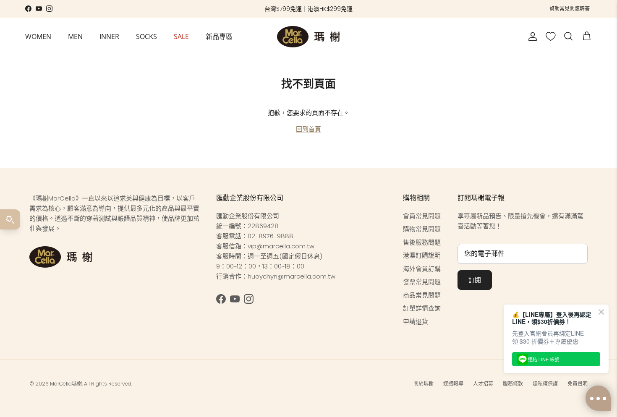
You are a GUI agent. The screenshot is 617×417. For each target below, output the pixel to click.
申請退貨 (415, 321)
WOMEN (38, 36)
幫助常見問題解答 (569, 8)
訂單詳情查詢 (422, 308)
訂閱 (474, 280)
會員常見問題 (422, 215)
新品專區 (219, 36)
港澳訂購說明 (422, 255)
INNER (109, 36)
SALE (181, 36)
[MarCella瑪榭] (308, 36)
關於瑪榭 (423, 383)
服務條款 (513, 383)
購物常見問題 (422, 228)
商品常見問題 (422, 295)
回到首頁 (308, 129)
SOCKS (146, 36)
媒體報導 (453, 383)
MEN (75, 36)
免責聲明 (577, 383)
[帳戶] (531, 36)
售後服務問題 (422, 242)
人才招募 (483, 383)
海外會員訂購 (422, 268)
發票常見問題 (422, 281)
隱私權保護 (545, 383)
